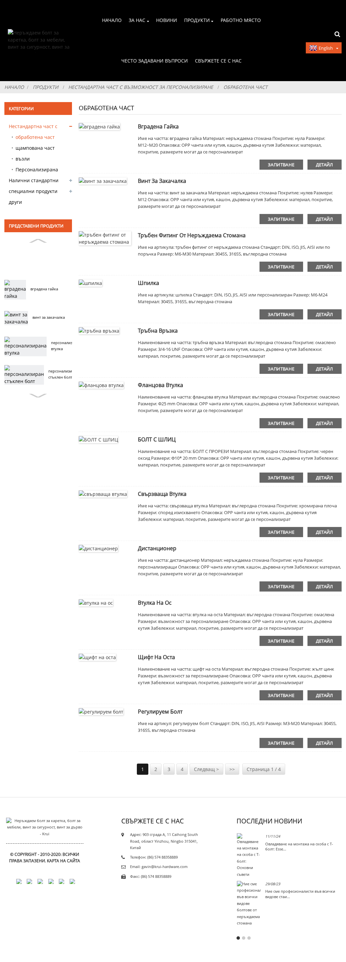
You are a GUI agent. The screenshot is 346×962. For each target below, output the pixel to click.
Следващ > (206, 769)
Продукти (197, 20)
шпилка (148, 283)
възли (23, 158)
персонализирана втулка (67, 345)
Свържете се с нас (218, 60)
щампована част (35, 148)
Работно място (241, 20)
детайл (324, 165)
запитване (281, 165)
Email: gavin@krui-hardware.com (159, 866)
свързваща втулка (162, 494)
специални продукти (33, 191)
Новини (166, 20)
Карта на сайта (63, 861)
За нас (137, 20)
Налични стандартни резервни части (33, 181)
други (15, 202)
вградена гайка (44, 289)
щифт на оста (156, 657)
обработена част (245, 87)
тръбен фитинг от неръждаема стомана (192, 235)
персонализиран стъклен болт (63, 374)
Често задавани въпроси (154, 60)
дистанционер (157, 548)
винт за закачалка (48, 317)
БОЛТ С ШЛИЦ (157, 439)
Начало (112, 20)
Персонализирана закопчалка (37, 170)
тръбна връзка (158, 330)
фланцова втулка (160, 385)
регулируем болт (160, 711)
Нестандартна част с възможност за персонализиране (140, 87)
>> (232, 769)
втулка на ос (155, 602)
